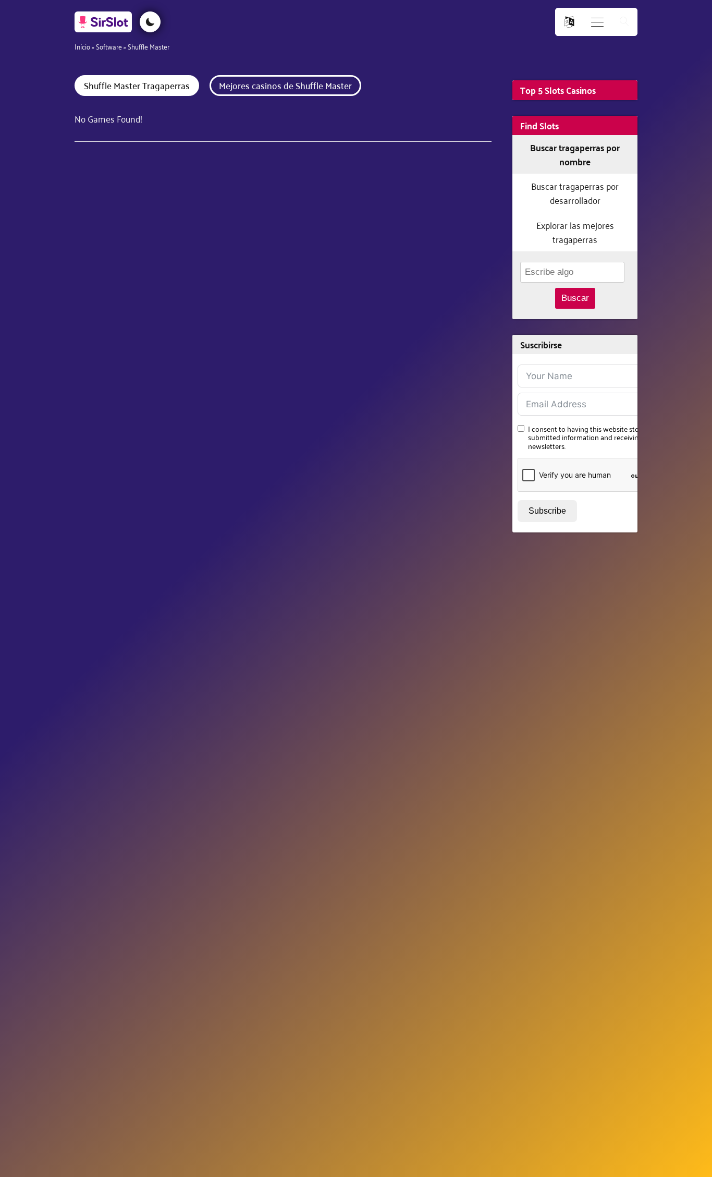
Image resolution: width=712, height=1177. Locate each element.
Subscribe (547, 510)
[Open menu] (597, 22)
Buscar (575, 298)
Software (109, 46)
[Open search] (624, 22)
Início (82, 46)
